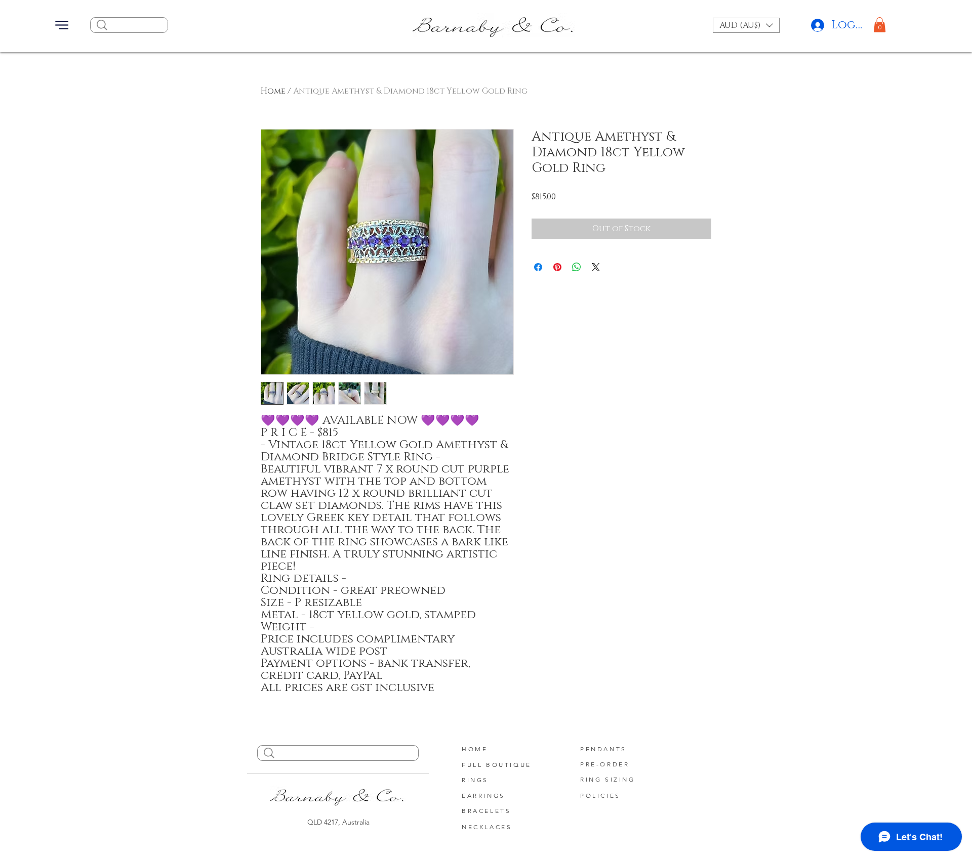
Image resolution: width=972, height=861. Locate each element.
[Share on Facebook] (538, 267)
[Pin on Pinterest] (557, 267)
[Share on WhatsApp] (577, 267)
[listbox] (746, 25)
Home (273, 91)
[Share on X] (596, 267)
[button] (61, 25)
